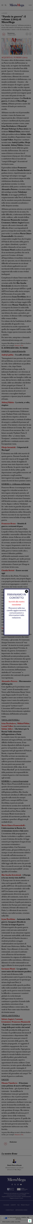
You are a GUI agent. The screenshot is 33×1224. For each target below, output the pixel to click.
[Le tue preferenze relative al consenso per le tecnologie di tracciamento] (30, 1221)
